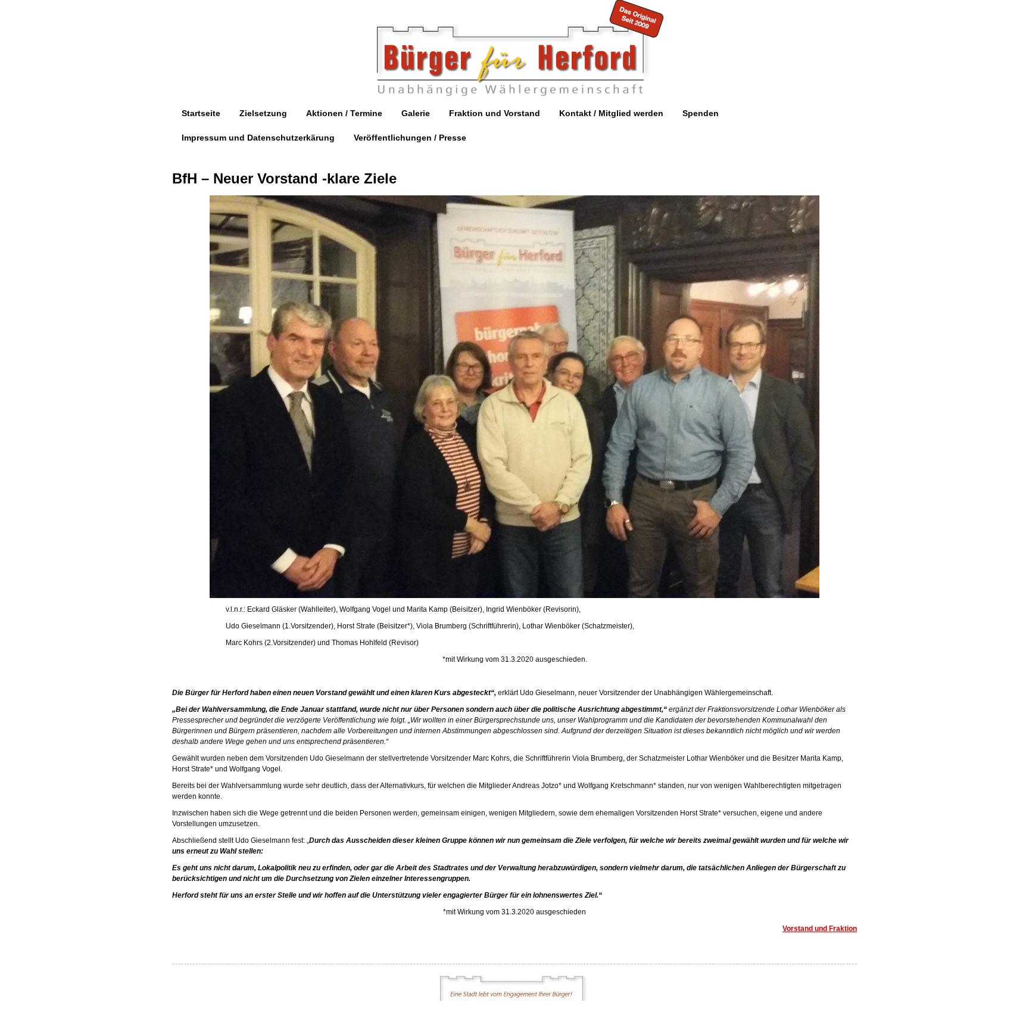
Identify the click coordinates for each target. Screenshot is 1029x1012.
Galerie (415, 113)
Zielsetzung (263, 113)
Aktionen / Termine (344, 113)
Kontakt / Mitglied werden (611, 113)
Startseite (201, 113)
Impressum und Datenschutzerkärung (258, 137)
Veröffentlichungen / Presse (410, 137)
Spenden (700, 113)
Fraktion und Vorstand (494, 113)
